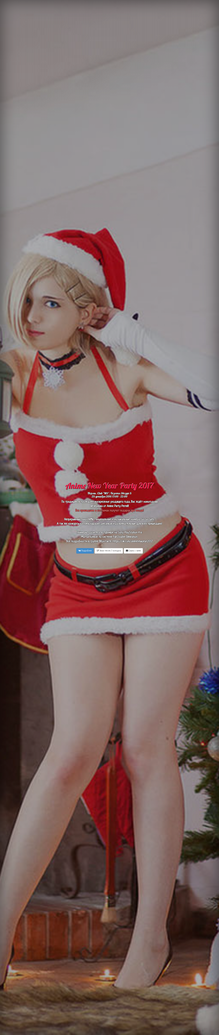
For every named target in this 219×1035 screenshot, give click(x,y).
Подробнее (86, 551)
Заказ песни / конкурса (110, 551)
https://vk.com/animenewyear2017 (133, 541)
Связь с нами (134, 551)
